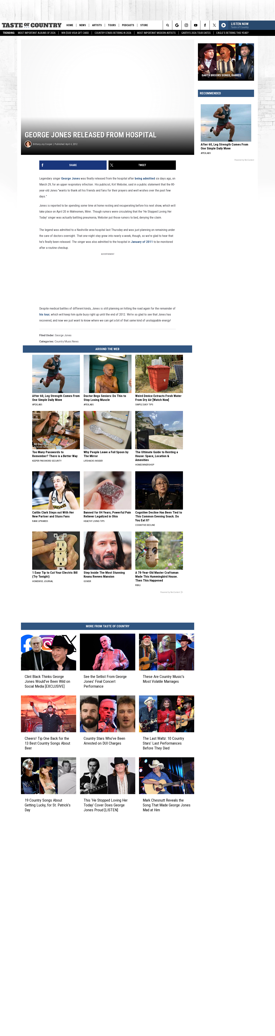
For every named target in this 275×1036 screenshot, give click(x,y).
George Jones (70, 178)
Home (69, 25)
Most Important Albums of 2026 (37, 32)
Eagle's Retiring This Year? (232, 32)
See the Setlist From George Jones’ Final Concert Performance (105, 681)
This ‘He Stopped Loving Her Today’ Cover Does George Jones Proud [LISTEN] (106, 805)
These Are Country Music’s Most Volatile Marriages (163, 679)
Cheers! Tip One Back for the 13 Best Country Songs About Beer (47, 743)
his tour (44, 314)
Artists (97, 25)
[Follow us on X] (214, 25)
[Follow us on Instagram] (186, 25)
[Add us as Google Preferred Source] (176, 25)
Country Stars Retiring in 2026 (113, 32)
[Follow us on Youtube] (195, 25)
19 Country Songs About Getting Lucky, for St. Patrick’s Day (48, 805)
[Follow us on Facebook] (205, 25)
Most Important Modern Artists (156, 32)
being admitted (145, 178)
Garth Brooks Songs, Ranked (221, 75)
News (82, 25)
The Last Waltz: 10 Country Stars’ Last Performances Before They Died (163, 743)
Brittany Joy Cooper (42, 144)
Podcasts (128, 25)
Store (144, 25)
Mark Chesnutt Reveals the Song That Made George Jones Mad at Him (166, 805)
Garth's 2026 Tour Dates (196, 32)
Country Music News (67, 341)
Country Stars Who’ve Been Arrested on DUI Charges (104, 741)
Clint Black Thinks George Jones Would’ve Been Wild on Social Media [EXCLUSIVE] (47, 681)
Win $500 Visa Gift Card (75, 32)
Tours (112, 25)
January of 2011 (142, 242)
